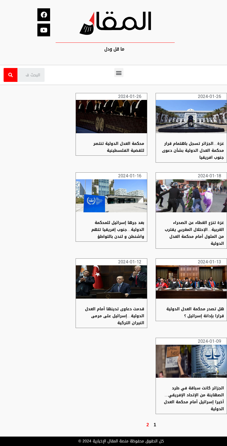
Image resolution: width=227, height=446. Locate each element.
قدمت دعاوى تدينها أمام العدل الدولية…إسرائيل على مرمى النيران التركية (114, 316)
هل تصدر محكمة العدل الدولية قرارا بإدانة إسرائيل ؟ (195, 312)
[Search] (10, 75)
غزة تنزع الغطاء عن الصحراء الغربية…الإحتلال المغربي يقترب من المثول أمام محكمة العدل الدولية (194, 233)
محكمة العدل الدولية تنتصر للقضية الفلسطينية (118, 147)
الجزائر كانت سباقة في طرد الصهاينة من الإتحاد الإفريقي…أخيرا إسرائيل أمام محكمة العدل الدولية (194, 398)
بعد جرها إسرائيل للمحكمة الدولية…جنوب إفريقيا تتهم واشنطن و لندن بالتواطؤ (117, 229)
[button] (118, 72)
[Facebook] (43, 14)
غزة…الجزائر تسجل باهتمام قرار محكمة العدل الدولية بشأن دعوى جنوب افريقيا (193, 150)
